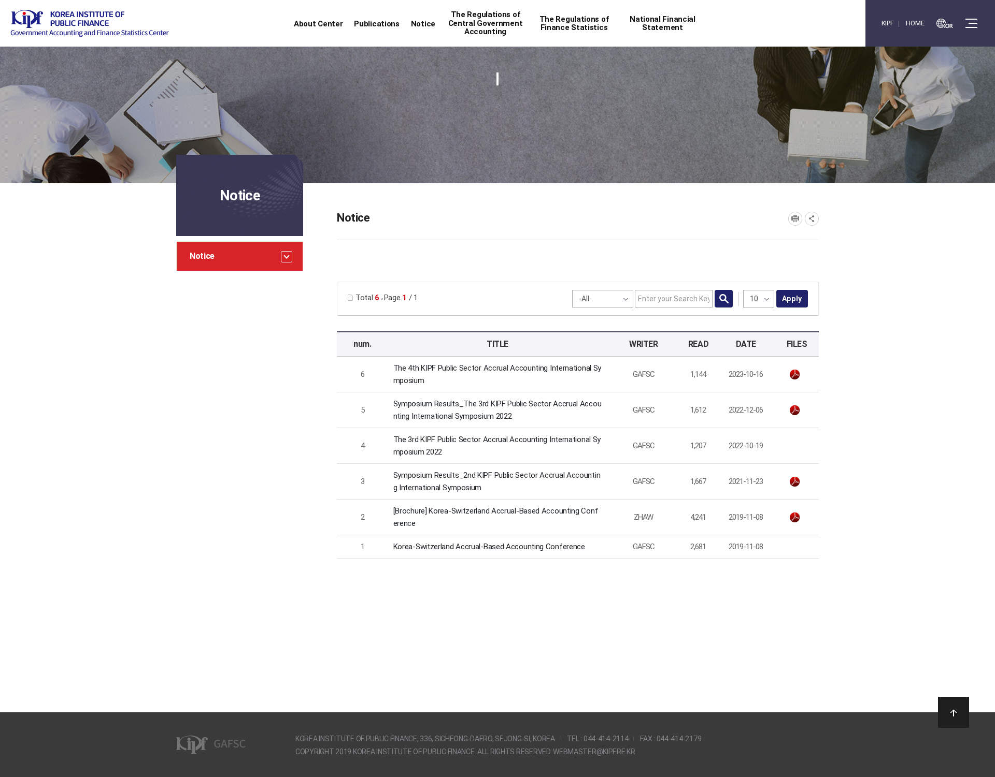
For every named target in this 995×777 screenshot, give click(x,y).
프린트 (795, 219)
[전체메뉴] (971, 23)
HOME (915, 23)
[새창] (944, 23)
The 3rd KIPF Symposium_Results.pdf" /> (797, 410)
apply (792, 299)
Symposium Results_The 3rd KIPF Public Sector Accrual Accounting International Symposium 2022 (497, 410)
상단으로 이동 (953, 712)
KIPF (888, 23)
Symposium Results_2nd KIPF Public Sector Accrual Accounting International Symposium (497, 481)
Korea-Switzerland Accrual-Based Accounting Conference (489, 546)
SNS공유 (812, 219)
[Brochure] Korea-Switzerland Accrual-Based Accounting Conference (496, 517)
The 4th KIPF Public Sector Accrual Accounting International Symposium (497, 374)
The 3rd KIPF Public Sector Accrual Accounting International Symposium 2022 (497, 446)
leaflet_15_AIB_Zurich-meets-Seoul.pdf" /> (797, 517)
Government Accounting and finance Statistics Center (89, 23)
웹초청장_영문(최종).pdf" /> (797, 375)
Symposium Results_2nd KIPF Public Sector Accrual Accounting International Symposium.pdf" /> (797, 482)
